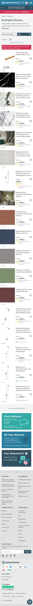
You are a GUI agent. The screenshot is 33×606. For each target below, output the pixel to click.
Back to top (16, 472)
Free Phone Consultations (22, 511)
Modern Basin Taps (23, 496)
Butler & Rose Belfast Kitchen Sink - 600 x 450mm (7, 502)
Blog (19, 515)
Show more (5, 28)
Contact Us (4, 531)
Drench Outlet (5, 527)
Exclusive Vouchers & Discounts (23, 526)
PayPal (20, 530)
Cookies (13, 596)
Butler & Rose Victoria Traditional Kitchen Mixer (8, 485)
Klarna (20, 534)
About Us (4, 524)
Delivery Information (7, 514)
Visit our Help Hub (6, 577)
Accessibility (20, 596)
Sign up (27, 551)
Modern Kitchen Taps (23, 483)
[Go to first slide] (31, 7)
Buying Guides (22, 519)
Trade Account (5, 521)
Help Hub (4, 511)
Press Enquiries (22, 540)
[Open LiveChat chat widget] (29, 602)
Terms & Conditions (20, 593)
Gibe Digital (9, 600)
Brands (3, 16)
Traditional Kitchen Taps (24, 479)
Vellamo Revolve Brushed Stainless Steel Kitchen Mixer (8, 496)
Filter (19, 34)
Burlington (10, 16)
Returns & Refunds (7, 517)
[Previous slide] (2, 7)
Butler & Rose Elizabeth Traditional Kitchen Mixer (8, 480)
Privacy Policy (5, 596)
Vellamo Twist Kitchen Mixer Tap (7, 490)
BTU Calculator (22, 522)
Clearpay (20, 537)
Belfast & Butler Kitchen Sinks (24, 487)
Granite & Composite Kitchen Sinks (23, 492)
